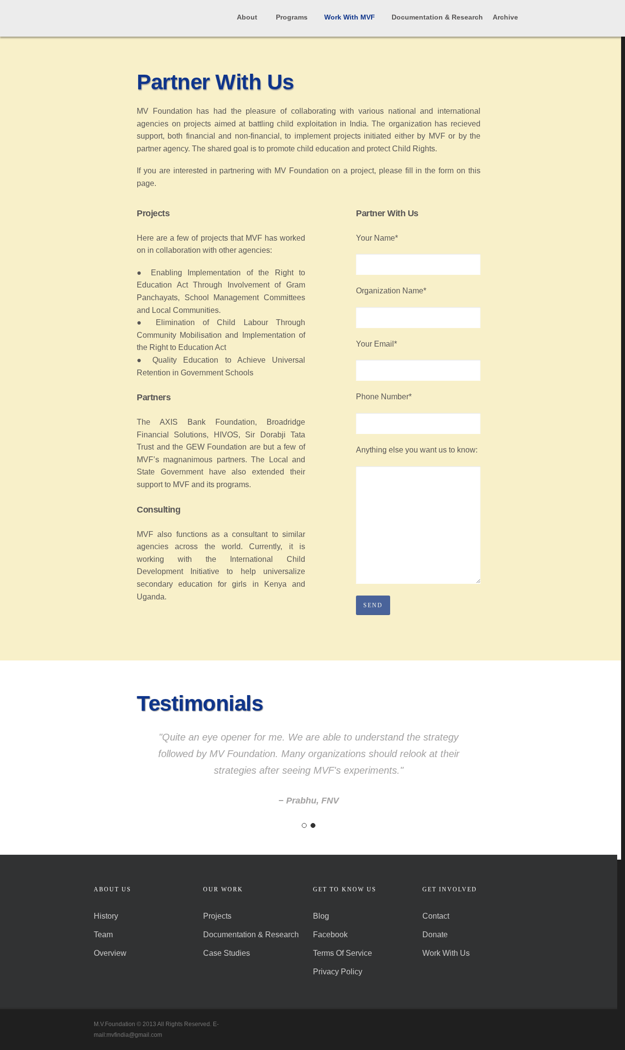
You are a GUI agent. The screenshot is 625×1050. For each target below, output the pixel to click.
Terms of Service (342, 953)
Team (103, 934)
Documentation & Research (437, 17)
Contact (435, 916)
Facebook (330, 934)
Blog (321, 916)
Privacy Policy (337, 972)
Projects (217, 916)
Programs (292, 17)
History (106, 916)
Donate (435, 934)
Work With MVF (349, 17)
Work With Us (446, 953)
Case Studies (226, 953)
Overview (110, 953)
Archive (505, 17)
